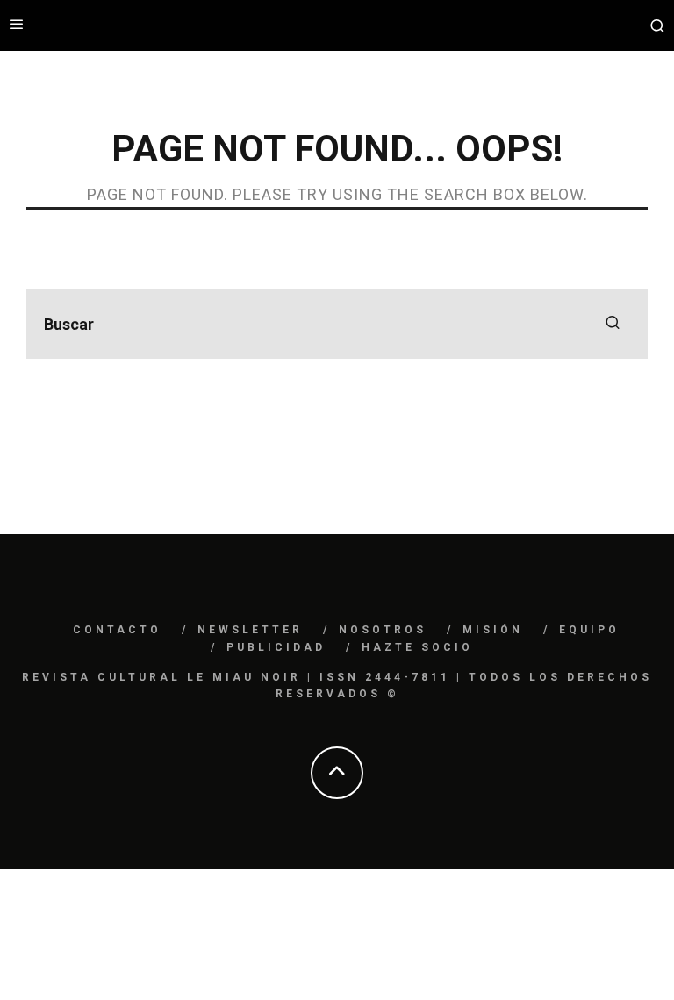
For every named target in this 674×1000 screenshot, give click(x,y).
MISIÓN (492, 630)
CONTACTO (117, 630)
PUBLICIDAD (276, 647)
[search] (612, 324)
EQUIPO (589, 630)
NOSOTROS (383, 630)
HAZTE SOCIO (417, 647)
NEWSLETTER (250, 630)
